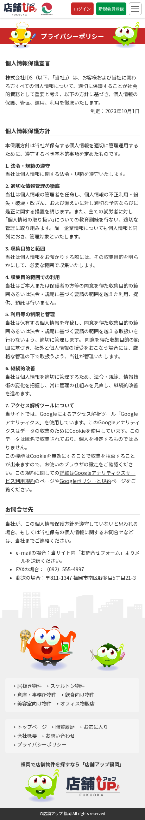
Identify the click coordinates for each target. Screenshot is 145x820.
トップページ (32, 726)
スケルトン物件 (67, 685)
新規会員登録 (111, 9)
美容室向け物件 (34, 703)
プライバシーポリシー (42, 744)
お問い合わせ (60, 735)
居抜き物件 (29, 685)
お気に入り (95, 726)
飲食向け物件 (80, 694)
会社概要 (27, 735)
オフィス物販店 (77, 703)
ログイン (82, 9)
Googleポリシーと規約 (85, 480)
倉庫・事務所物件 (37, 694)
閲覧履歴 (65, 726)
